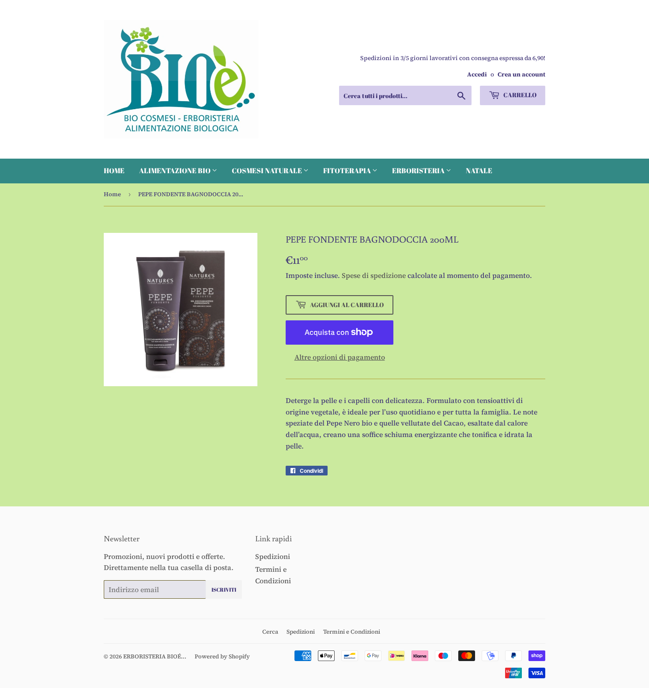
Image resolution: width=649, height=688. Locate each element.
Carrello (519, 95)
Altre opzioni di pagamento (339, 357)
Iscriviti (223, 589)
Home (114, 170)
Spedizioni (272, 556)
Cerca (270, 631)
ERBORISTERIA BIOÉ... (154, 656)
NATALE (479, 170)
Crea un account (521, 74)
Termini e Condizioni (351, 631)
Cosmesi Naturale (267, 170)
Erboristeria (419, 170)
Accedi (477, 74)
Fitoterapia (347, 170)
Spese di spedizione (374, 275)
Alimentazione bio (175, 170)
